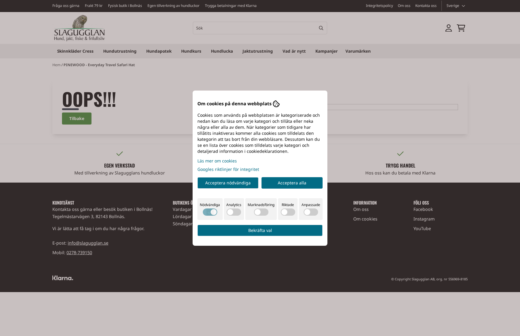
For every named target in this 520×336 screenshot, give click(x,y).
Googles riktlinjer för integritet (228, 169)
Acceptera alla (292, 183)
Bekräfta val (260, 230)
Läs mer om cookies (217, 161)
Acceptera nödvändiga (228, 183)
